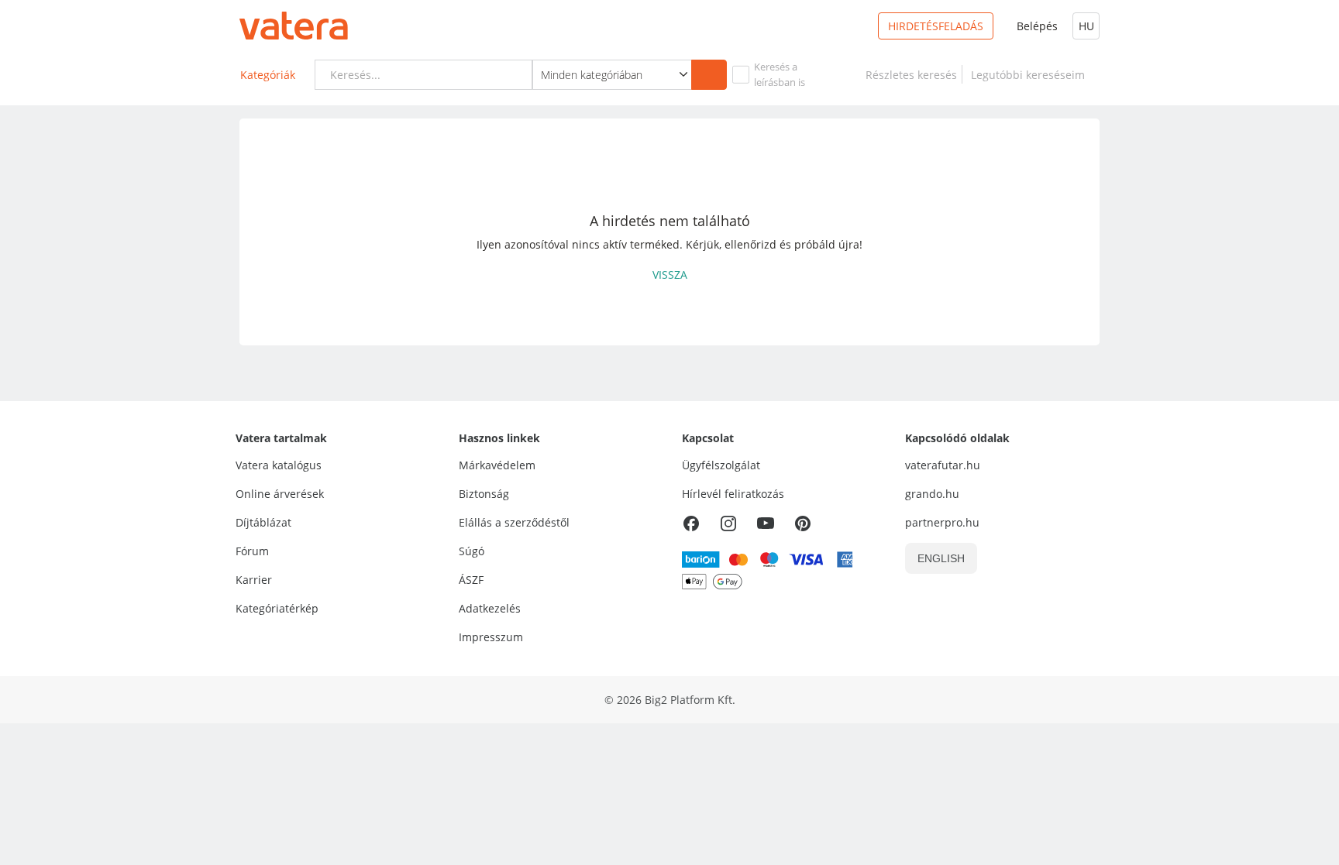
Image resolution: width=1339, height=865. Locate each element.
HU (1086, 26)
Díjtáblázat (263, 522)
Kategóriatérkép (277, 608)
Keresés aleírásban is (779, 74)
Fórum (252, 551)
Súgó (471, 551)
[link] (911, 75)
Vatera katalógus (279, 465)
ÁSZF (471, 579)
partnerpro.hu (942, 522)
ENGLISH (941, 558)
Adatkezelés (490, 608)
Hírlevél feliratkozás (733, 493)
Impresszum (491, 637)
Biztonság (484, 493)
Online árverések (280, 493)
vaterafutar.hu (942, 465)
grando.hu (932, 493)
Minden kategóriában (591, 74)
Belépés (1037, 26)
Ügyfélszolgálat (721, 465)
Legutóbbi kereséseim (1031, 74)
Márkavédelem (497, 465)
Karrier (254, 579)
